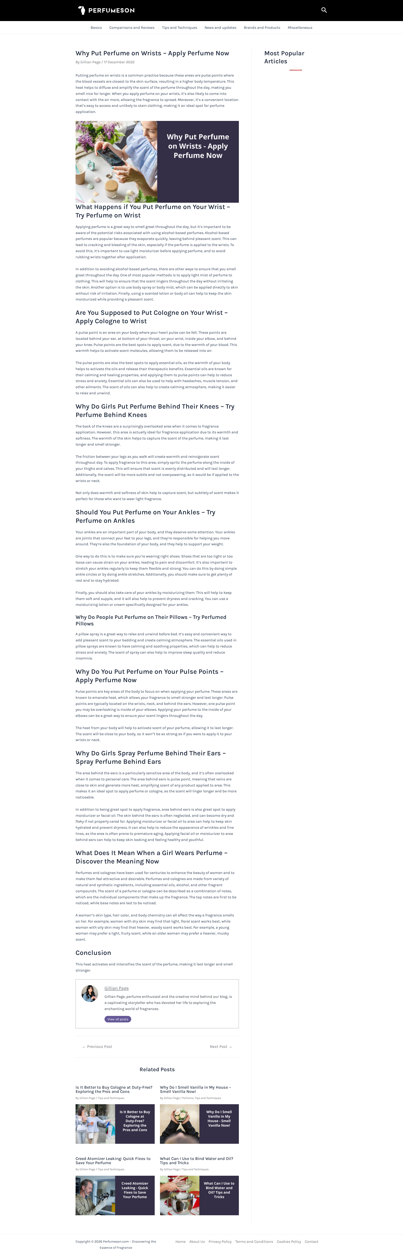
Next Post (221, 1046)
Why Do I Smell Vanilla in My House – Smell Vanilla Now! (195, 1089)
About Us (197, 1241)
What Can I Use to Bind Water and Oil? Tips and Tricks (196, 1160)
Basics (96, 27)
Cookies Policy (289, 1241)
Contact (311, 1241)
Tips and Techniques (179, 27)
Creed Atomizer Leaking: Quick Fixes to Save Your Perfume (113, 1160)
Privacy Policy (220, 1241)
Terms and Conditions (254, 1241)
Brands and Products (262, 27)
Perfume (187, 1098)
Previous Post (97, 1046)
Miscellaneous (300, 27)
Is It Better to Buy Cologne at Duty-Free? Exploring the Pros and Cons (114, 1089)
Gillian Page (117, 988)
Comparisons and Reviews (131, 27)
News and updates (220, 27)
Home (180, 1241)
